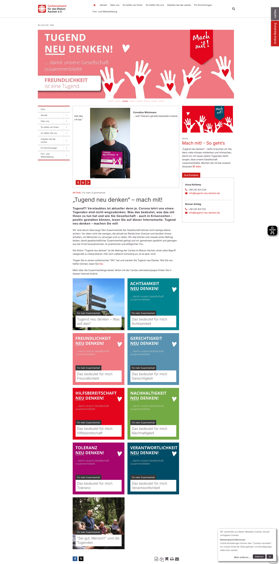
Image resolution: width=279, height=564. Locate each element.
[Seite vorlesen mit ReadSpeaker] (156, 559)
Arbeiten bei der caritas (179, 5)
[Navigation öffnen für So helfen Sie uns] (66, 133)
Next (88, 183)
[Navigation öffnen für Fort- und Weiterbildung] (66, 155)
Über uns (114, 5)
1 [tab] (110, 101)
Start (94, 5)
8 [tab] (161, 101)
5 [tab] (139, 101)
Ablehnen (259, 556)
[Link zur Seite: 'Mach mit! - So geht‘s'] (207, 119)
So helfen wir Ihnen (133, 5)
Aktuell (103, 5)
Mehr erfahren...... (243, 557)
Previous (78, 183)
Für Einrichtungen (203, 5)
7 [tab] (154, 101)
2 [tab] (118, 101)
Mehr (198, 166)
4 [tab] (132, 101)
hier (101, 264)
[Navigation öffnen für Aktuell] (66, 115)
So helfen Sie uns (155, 5)
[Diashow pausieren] (83, 183)
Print (172, 559)
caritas (275, 13)
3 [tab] (125, 101)
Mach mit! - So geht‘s (203, 143)
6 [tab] (147, 101)
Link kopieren (162, 559)
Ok (269, 556)
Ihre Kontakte (191, 175)
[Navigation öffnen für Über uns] (66, 121)
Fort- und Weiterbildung (105, 11)
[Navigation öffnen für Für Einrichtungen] (66, 148)
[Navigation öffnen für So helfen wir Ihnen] (66, 127)
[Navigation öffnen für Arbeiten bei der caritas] (66, 140)
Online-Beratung (275, 33)
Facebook (75, 559)
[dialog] (247, 545)
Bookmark (167, 559)
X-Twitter (81, 559)
